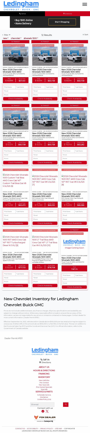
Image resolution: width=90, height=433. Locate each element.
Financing (44, 374)
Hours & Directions (44, 371)
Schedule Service (44, 395)
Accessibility (33, 428)
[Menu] (85, 4)
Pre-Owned (44, 383)
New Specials (44, 385)
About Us (44, 367)
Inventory (44, 377)
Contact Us (20, 428)
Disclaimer (44, 397)
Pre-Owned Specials (44, 387)
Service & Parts (44, 392)
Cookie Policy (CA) (44, 399)
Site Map (58, 428)
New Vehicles (44, 380)
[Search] (65, 404)
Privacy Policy (46, 428)
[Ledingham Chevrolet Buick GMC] (21, 5)
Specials (44, 389)
